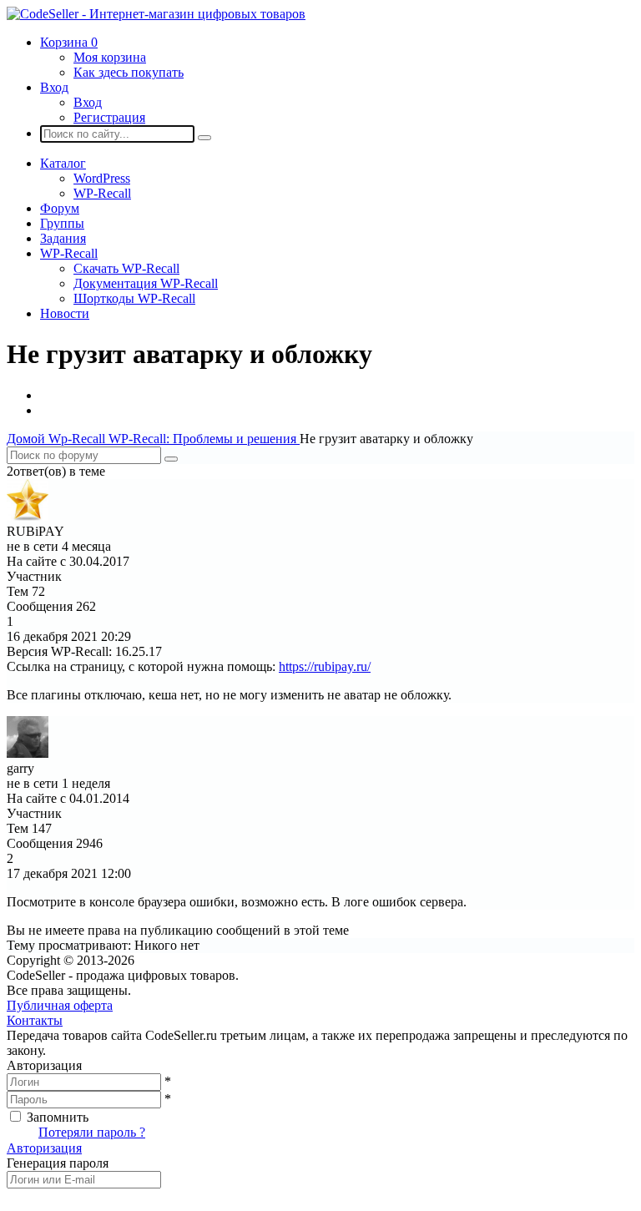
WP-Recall (102, 193)
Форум (59, 208)
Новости (64, 313)
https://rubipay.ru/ (325, 666)
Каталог (63, 163)
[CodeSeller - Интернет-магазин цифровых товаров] (156, 14)
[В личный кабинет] (27, 516)
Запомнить (57, 1117)
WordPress (101, 178)
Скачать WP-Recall (126, 268)
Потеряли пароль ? (91, 1132)
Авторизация (44, 1148)
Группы (62, 223)
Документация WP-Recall (145, 283)
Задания (63, 238)
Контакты (35, 1020)
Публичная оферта (60, 1005)
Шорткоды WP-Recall (134, 298)
